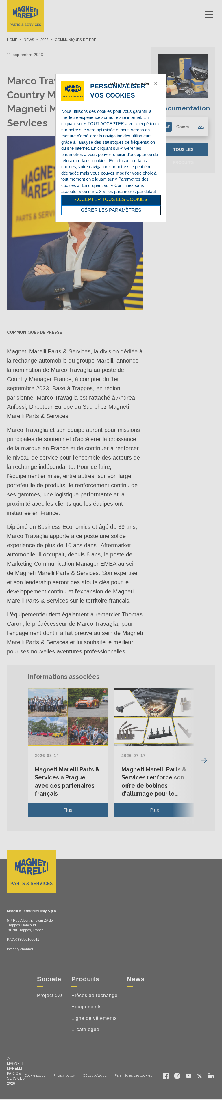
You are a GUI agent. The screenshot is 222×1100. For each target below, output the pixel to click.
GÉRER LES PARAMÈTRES (111, 210)
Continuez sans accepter (128, 83)
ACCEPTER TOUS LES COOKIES (111, 199)
